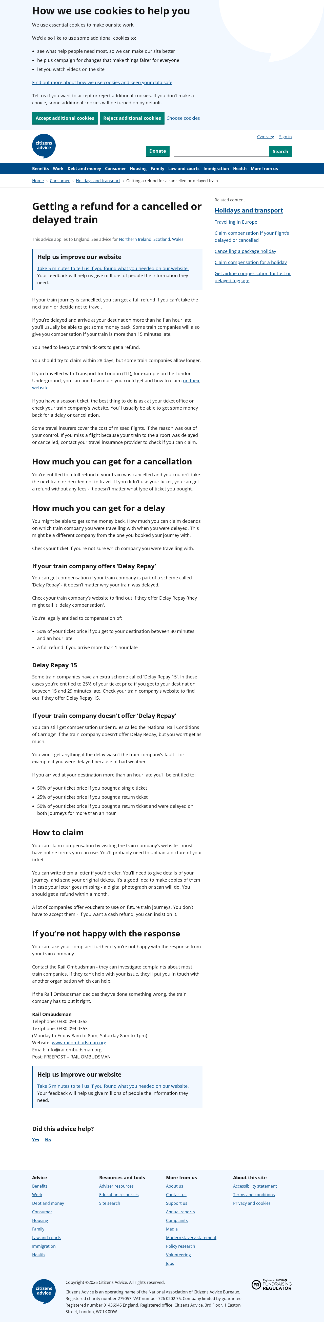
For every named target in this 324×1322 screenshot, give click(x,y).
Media (172, 1229)
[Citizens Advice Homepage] (44, 146)
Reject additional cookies (132, 118)
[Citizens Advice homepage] (44, 1291)
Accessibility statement (255, 1186)
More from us (264, 168)
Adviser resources (116, 1186)
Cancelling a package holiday (245, 251)
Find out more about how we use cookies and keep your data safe (102, 82)
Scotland (161, 239)
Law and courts (183, 168)
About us (174, 1186)
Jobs (170, 1263)
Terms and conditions (254, 1194)
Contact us (176, 1194)
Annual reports (180, 1212)
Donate (157, 151)
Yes (35, 1140)
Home (38, 180)
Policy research (180, 1246)
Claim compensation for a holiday (251, 262)
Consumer (115, 168)
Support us (176, 1203)
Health (240, 168)
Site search (109, 1203)
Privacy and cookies (252, 1203)
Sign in (285, 136)
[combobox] (221, 151)
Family (157, 168)
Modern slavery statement (191, 1237)
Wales (178, 239)
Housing (138, 168)
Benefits (40, 168)
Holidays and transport (98, 180)
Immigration (216, 168)
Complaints (177, 1220)
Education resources (119, 1194)
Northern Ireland (135, 239)
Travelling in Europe (236, 222)
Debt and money (84, 168)
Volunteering (178, 1255)
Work (58, 168)
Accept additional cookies (65, 118)
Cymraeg (265, 136)
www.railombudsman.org (79, 1043)
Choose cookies (183, 118)
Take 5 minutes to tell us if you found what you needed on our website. (113, 268)
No (48, 1140)
